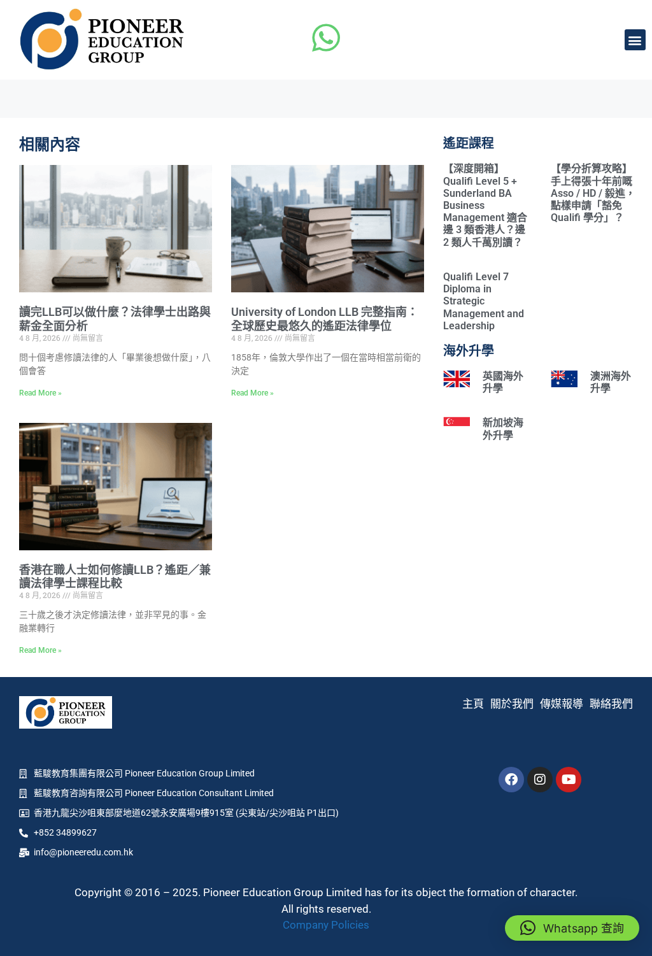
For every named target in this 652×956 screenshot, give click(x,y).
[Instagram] (540, 779)
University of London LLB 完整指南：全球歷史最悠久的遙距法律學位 (324, 318)
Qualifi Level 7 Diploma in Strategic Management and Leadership (483, 301)
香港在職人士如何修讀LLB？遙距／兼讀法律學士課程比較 (115, 576)
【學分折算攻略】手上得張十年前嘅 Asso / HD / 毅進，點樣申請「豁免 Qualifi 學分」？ (593, 193)
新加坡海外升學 (503, 429)
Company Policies (326, 924)
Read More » (40, 393)
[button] (635, 39)
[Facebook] (511, 779)
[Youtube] (568, 779)
